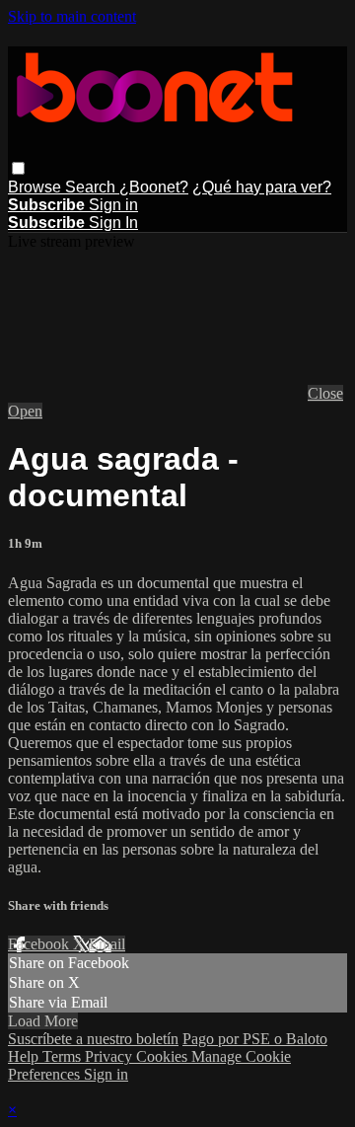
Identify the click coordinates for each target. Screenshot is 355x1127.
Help (25, 1056)
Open (25, 411)
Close (325, 393)
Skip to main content (72, 16)
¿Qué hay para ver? (261, 187)
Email (107, 944)
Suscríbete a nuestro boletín (93, 1038)
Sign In (113, 222)
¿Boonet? (153, 187)
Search (92, 187)
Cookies (163, 1056)
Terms (63, 1056)
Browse (36, 187)
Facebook (40, 944)
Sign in (113, 204)
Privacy (110, 1056)
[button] (18, 168)
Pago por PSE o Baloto (254, 1038)
